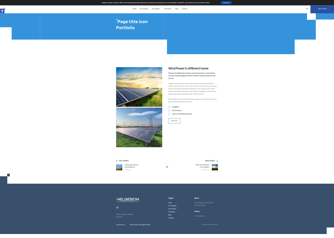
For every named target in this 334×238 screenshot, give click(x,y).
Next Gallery (210, 160)
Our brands (167, 9)
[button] (2, 11)
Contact (184, 9)
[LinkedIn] (117, 207)
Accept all (226, 2)
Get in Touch (322, 9)
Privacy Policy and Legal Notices (140, 225)
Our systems (156, 9)
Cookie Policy (120, 225)
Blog (176, 9)
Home (134, 9)
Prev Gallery (124, 160)
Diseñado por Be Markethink (210, 224)
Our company (144, 9)
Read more (174, 121)
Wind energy (205, 170)
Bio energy (128, 170)
